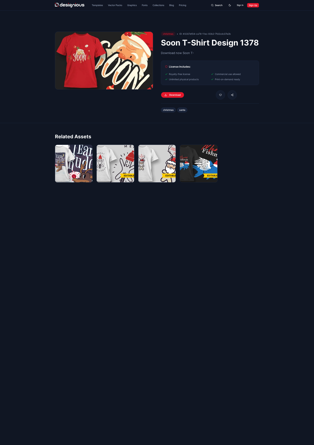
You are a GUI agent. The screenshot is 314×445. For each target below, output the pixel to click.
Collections (158, 5)
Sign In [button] (240, 5)
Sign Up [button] (253, 5)
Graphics (132, 5)
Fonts (145, 5)
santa (182, 110)
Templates (97, 5)
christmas (168, 110)
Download (175, 94)
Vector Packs (115, 5)
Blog (171, 5)
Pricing (182, 5)
